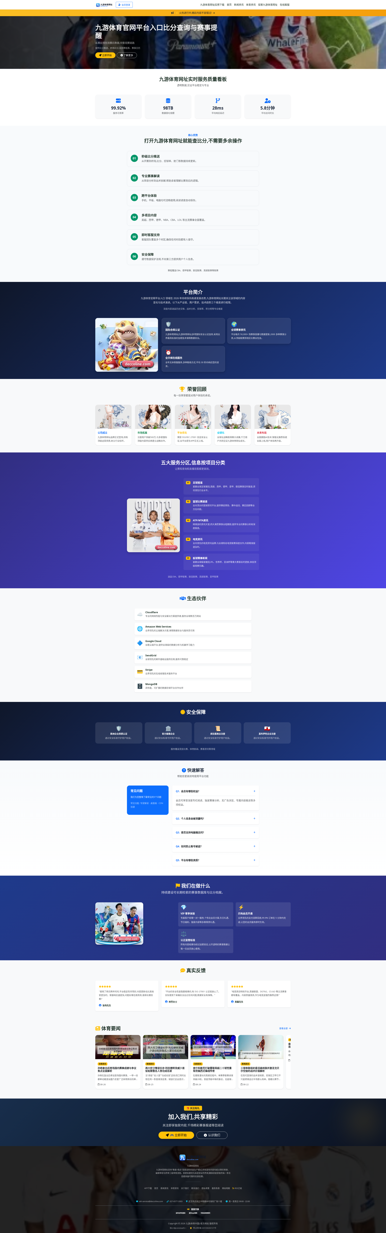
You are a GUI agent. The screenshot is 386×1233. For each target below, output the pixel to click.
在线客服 (285, 4)
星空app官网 (193, 1213)
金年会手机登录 (180, 1213)
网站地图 (226, 1188)
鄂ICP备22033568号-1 (178, 1228)
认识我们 (214, 1135)
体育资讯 (251, 4)
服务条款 (216, 1188)
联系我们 (195, 1188)
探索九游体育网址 (267, 4)
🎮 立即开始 (178, 1135)
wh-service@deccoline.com (151, 1201)
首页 (229, 4)
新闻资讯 (239, 4)
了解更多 (128, 55)
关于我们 (185, 1188)
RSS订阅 (238, 1188)
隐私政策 (205, 1188)
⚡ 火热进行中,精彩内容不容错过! (193, 12)
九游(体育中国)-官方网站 (197, 1223)
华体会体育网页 (205, 1213)
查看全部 (283, 1028)
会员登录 (126, 4)
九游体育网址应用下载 (212, 4)
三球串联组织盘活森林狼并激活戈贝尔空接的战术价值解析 (260, 1069)
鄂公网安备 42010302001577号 (204, 1228)
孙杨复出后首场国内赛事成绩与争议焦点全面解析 (117, 1069)
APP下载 (148, 1188)
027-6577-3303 (175, 1201)
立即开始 (107, 55)
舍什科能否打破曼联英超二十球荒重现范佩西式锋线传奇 (212, 1069)
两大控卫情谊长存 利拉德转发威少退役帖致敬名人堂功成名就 (165, 1069)
